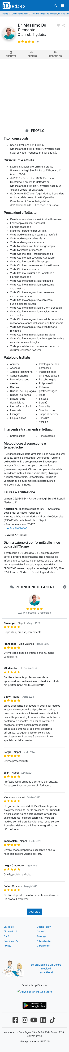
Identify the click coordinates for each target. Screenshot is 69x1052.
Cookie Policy (44, 926)
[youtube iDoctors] (34, 1020)
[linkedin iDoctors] (43, 1020)
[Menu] (62, 5)
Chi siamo (9, 926)
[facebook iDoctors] (15, 1020)
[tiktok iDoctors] (52, 1020)
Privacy (7, 945)
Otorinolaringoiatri (20, 14)
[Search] (55, 5)
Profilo (32, 56)
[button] (28, 41)
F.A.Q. (7, 936)
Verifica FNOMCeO (16, 528)
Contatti (41, 931)
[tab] (11, 54)
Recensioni (55, 56)
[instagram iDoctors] (25, 1020)
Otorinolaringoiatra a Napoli (44, 14)
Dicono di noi (10, 931)
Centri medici (43, 945)
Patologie (41, 936)
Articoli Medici (44, 941)
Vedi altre (34, 911)
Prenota (11, 56)
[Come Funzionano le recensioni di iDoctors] (65, 587)
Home (5, 14)
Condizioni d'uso (12, 941)
